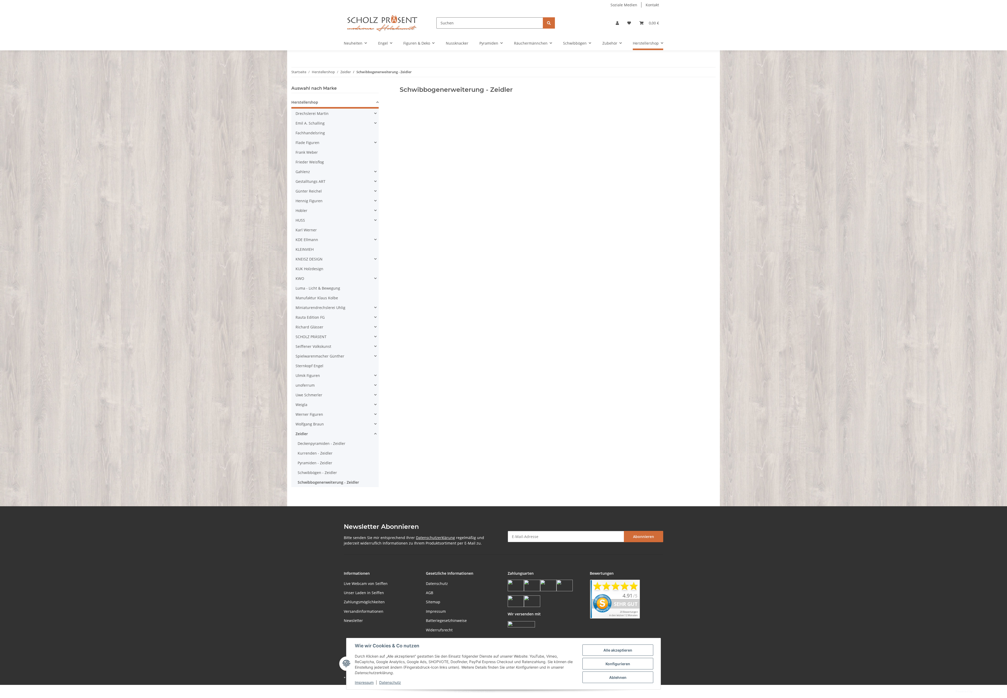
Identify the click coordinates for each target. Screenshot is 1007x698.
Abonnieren (643, 536)
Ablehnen (617, 677)
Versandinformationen (363, 611)
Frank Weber (307, 152)
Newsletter (353, 620)
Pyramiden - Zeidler (315, 462)
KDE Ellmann (307, 239)
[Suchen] (549, 23)
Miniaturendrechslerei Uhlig (320, 307)
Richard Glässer (309, 326)
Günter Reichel (309, 191)
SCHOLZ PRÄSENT (311, 336)
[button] (617, 23)
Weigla (301, 404)
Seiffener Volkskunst (313, 346)
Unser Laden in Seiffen (364, 592)
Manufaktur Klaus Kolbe (317, 297)
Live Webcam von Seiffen (366, 583)
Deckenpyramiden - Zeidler (321, 443)
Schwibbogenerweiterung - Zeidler (328, 482)
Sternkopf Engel (309, 365)
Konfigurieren (618, 664)
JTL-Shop (979, 691)
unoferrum (305, 385)
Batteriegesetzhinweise (446, 620)
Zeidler (302, 433)
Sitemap (433, 601)
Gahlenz (303, 171)
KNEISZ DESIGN (309, 259)
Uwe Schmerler (309, 394)
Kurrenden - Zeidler (315, 453)
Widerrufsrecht (439, 629)
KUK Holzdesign (309, 268)
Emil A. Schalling (310, 123)
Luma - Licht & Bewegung (318, 288)
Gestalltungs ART (310, 181)
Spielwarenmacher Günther (320, 356)
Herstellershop (304, 102)
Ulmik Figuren (308, 375)
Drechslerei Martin (312, 113)
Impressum (436, 611)
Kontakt (652, 4)
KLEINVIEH (305, 249)
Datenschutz (437, 583)
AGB (429, 592)
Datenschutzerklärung (435, 537)
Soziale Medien (623, 4)
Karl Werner (306, 229)
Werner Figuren (309, 414)
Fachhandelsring (310, 132)
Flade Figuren (307, 142)
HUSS (300, 220)
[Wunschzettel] (629, 23)
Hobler (301, 210)
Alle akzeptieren (617, 650)
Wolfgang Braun (310, 424)
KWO (300, 278)
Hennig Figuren (309, 200)
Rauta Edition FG (310, 317)
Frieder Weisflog (310, 161)
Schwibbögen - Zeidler (317, 472)
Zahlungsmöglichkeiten (364, 601)
